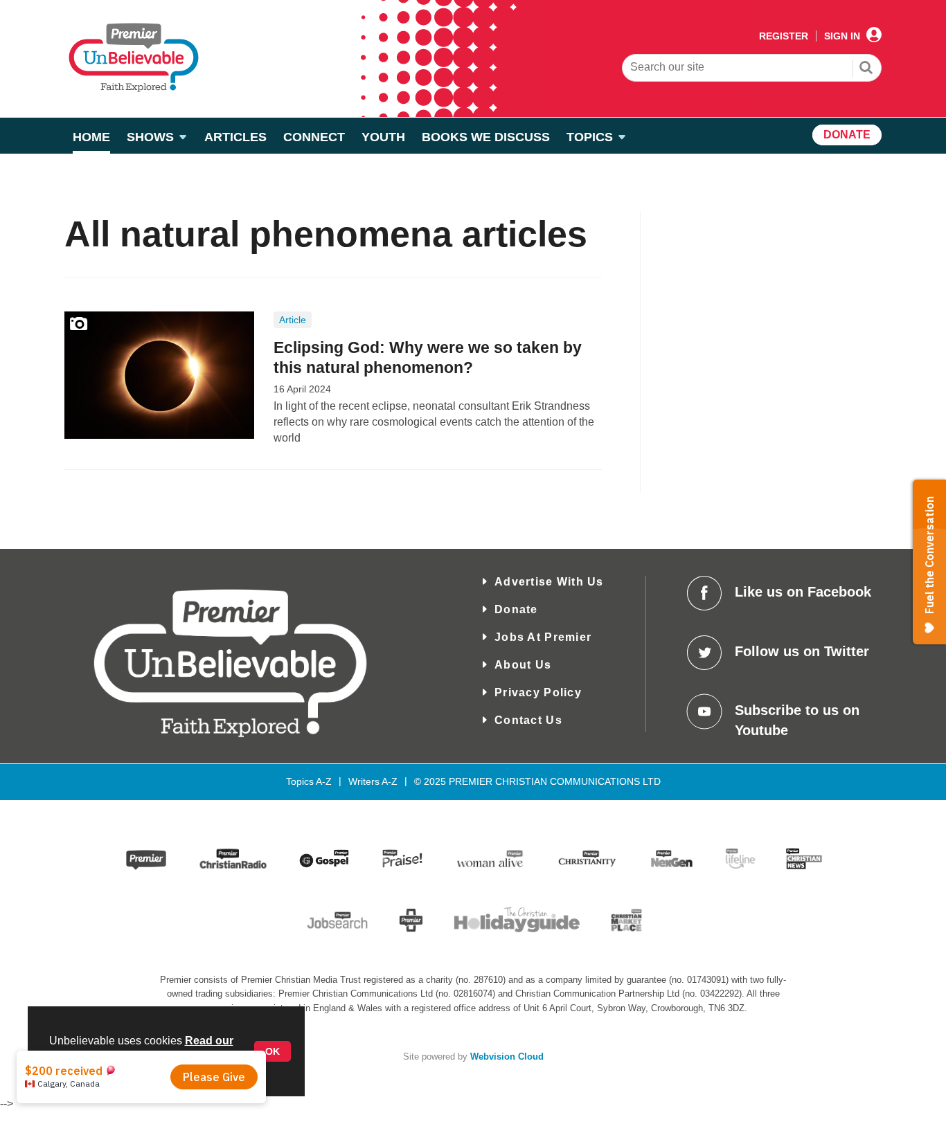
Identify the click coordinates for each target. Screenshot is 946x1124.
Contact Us (528, 720)
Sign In (842, 36)
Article (292, 319)
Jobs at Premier (542, 637)
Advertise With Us (549, 582)
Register (783, 36)
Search (866, 69)
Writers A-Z (373, 781)
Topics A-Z (309, 781)
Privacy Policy (538, 692)
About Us (522, 665)
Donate (516, 609)
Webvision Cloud (507, 1057)
